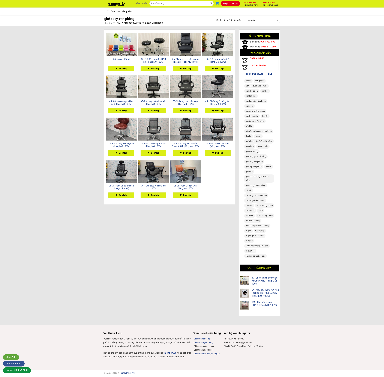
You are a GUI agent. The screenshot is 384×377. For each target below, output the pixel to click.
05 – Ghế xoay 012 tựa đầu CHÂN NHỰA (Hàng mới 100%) (186, 144)
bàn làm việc (251, 96)
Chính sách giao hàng (203, 342)
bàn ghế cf (259, 81)
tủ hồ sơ (249, 241)
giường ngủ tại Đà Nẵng (255, 185)
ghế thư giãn (263, 146)
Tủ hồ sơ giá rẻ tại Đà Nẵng (257, 246)
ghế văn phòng (252, 151)
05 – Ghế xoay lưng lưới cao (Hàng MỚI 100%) (153, 144)
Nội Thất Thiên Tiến (128, 373)
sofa (261, 210)
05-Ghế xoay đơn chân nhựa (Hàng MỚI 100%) (185, 102)
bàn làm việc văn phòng (256, 101)
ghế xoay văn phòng (254, 161)
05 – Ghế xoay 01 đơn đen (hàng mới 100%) (218, 144)
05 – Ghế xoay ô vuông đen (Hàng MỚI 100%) (217, 102)
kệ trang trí (250, 210)
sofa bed (249, 216)
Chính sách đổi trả (202, 339)
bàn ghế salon (252, 91)
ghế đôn (249, 172)
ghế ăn (268, 166)
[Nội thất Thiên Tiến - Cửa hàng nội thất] (116, 4)
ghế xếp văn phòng (254, 166)
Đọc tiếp (123, 68)
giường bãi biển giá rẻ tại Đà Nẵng (257, 178)
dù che (248, 136)
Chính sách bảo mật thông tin (207, 353)
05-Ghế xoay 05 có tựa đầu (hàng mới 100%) (121, 187)
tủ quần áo (250, 251)
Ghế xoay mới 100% (121, 59)
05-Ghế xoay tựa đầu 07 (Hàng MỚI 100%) (218, 60)
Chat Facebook (14, 363)
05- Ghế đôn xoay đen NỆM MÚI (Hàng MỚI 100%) (153, 60)
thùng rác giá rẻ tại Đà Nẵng (257, 226)
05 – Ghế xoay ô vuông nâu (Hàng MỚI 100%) (121, 144)
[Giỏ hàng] (217, 3)
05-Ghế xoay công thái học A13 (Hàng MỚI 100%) (121, 102)
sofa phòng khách (265, 216)
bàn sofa (249, 106)
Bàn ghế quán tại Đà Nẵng (256, 86)
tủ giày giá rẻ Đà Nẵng (255, 236)
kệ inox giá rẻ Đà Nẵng (255, 200)
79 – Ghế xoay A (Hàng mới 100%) (153, 187)
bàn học (265, 91)
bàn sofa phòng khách (255, 111)
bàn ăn (265, 116)
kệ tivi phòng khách (264, 205)
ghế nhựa (250, 146)
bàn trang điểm (252, 116)
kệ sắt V (249, 205)
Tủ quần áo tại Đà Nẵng (255, 256)
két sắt (248, 190)
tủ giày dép (259, 231)
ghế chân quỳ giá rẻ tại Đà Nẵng (259, 141)
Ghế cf (258, 136)
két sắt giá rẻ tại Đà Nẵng (256, 195)
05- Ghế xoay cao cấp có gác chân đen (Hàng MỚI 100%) (185, 60)
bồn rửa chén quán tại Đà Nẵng (259, 131)
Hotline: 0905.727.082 (17, 370)
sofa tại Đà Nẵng (253, 221)
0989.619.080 (270, 3)
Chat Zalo (11, 357)
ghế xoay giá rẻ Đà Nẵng (256, 156)
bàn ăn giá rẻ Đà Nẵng (255, 121)
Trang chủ (109, 23)
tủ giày (248, 231)
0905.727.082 (251, 3)
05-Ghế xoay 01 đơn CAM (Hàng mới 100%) (185, 187)
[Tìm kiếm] (210, 3)
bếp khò (249, 126)
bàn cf (248, 81)
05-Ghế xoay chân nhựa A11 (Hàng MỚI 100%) (153, 102)
